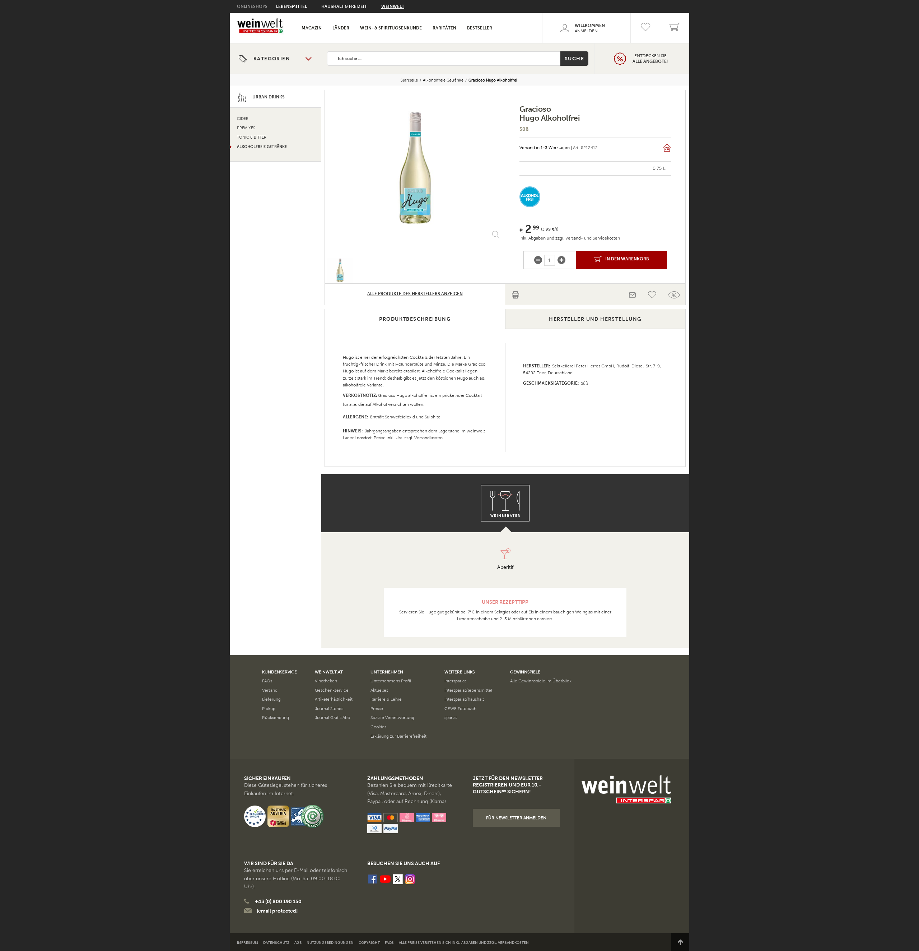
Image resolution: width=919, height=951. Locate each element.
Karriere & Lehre (386, 699)
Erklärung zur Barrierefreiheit (398, 736)
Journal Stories (329, 708)
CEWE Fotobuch (460, 708)
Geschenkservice (332, 690)
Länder (340, 28)
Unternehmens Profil (390, 680)
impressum (247, 943)
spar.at (450, 717)
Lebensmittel (291, 6)
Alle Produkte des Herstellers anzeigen (415, 293)
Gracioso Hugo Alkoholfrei (492, 80)
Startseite (409, 80)
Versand (269, 690)
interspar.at (455, 680)
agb (298, 943)
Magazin (312, 28)
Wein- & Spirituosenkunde (391, 28)
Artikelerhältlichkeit (334, 699)
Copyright (369, 943)
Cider (242, 119)
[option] (415, 168)
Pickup (268, 708)
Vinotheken (326, 680)
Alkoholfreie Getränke (443, 80)
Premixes (246, 128)
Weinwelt (392, 6)
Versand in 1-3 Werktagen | (545, 147)
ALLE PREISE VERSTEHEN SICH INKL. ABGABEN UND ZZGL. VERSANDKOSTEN (464, 943)
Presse (376, 708)
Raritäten (444, 28)
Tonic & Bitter (251, 137)
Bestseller (479, 28)
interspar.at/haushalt (464, 699)
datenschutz (276, 943)
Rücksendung (275, 717)
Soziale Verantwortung (392, 717)
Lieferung (271, 699)
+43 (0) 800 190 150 (278, 901)
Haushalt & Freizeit (344, 6)
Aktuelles (379, 690)
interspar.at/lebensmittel (468, 690)
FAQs (267, 680)
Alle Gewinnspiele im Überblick (541, 680)
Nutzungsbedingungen (330, 943)
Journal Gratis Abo (332, 717)
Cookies (378, 726)
